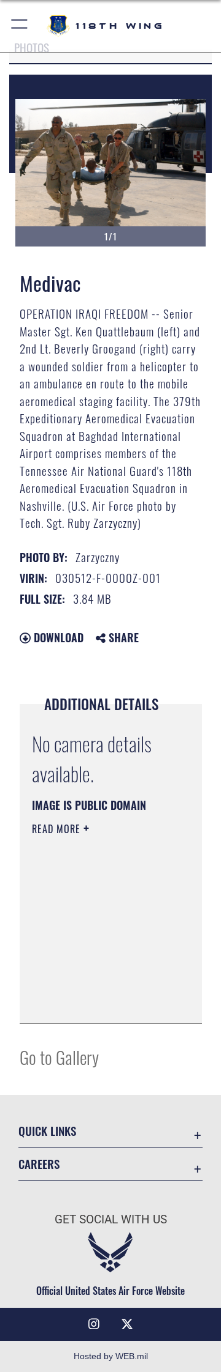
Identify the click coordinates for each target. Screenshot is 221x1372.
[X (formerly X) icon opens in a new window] (127, 1324)
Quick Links (47, 1131)
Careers (39, 1164)
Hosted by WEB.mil (111, 1356)
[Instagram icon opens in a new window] (94, 1324)
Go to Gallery (59, 1057)
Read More (57, 828)
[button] (20, 26)
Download (57, 637)
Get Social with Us (111, 1219)
